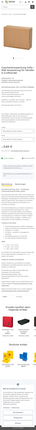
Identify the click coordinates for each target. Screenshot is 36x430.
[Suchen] (32, 7)
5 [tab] (20, 58)
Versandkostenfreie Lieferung (20, 151)
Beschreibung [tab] (6, 184)
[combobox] (18, 131)
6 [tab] (22, 58)
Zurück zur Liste (7, 14)
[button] (25, 2)
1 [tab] (13, 58)
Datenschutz (15, 407)
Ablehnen (18, 423)
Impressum (6, 407)
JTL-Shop (21, 427)
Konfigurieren (18, 417)
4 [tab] (18, 58)
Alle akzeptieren (18, 412)
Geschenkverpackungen (15, 80)
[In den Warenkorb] (2, 20)
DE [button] (20, 2)
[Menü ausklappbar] (2, 1)
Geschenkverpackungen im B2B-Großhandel (15, 291)
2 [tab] (15, 58)
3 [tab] (17, 58)
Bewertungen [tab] (20, 184)
